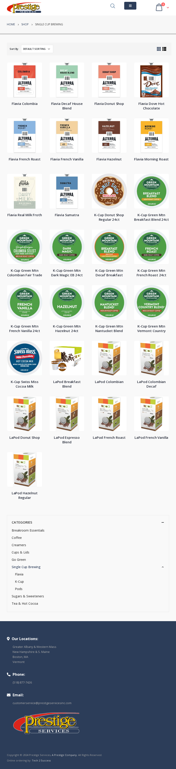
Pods (18, 589)
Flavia (19, 574)
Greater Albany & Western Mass (34, 647)
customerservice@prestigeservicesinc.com (42, 703)
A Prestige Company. (64, 755)
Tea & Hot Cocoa (25, 603)
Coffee (17, 537)
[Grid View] (159, 49)
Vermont (19, 662)
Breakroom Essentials (28, 530)
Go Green (19, 559)
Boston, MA (20, 657)
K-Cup (19, 581)
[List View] (164, 49)
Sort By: (14, 49)
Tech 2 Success (41, 760)
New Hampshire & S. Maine (31, 652)
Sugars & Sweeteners (28, 596)
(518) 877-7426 (22, 682)
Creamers (19, 545)
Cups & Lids (20, 552)
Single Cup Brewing (26, 567)
